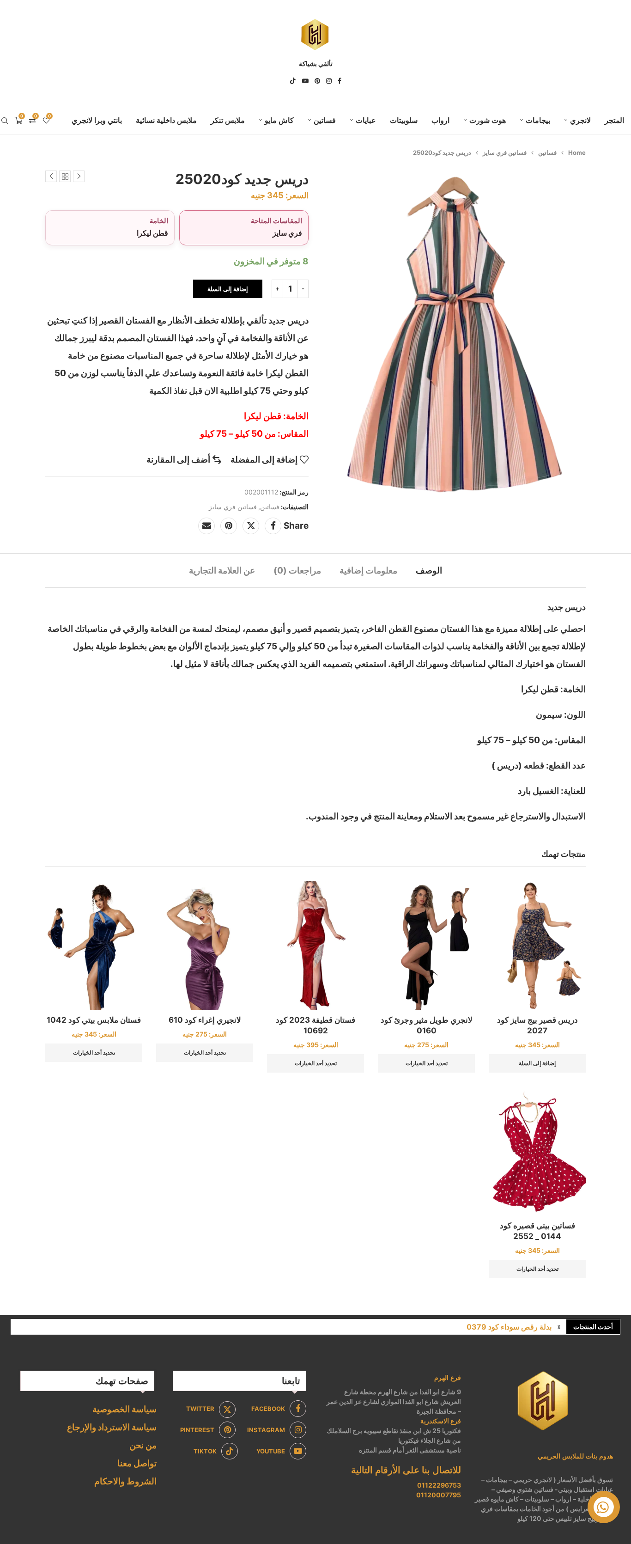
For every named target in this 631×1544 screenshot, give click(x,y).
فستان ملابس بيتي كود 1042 (94, 1020)
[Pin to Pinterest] (228, 526)
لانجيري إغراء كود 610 (205, 1020)
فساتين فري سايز (505, 152)
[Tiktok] (293, 81)
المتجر (614, 120)
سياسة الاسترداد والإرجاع (112, 1427)
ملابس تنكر (228, 120)
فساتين (325, 120)
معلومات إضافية (368, 570)
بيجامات (538, 120)
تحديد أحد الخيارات (427, 1063)
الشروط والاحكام (125, 1481)
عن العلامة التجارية (222, 570)
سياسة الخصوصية (124, 1409)
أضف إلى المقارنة (178, 459)
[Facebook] (339, 81)
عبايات (366, 120)
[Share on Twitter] (251, 526)
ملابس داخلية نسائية (166, 120)
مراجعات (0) (297, 570)
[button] (559, 1326)
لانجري (580, 120)
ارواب (440, 120)
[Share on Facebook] (273, 526)
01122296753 (439, 1485)
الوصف (429, 570)
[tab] (429, 570)
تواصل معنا (137, 1463)
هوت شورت (487, 120)
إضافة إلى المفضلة (264, 459)
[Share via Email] (206, 526)
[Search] (4, 120)
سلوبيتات (404, 120)
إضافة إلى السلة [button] (537, 1063)
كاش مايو (279, 120)
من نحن (143, 1445)
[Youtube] (305, 81)
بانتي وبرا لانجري (97, 120)
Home (577, 152)
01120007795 (438, 1495)
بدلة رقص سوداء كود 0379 (509, 1326)
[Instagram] (329, 81)
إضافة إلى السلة (227, 289)
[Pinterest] (317, 81)
